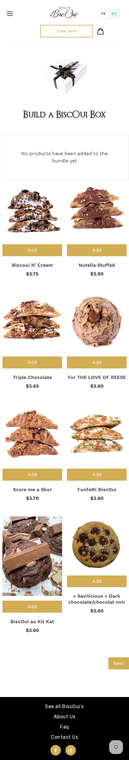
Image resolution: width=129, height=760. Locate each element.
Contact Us (64, 737)
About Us (65, 716)
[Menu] (10, 13)
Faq (64, 727)
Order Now (66, 31)
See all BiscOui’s (64, 706)
